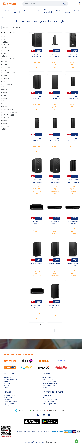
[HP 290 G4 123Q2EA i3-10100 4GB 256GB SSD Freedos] (73, 40)
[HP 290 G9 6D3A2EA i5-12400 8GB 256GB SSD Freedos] (55, 81)
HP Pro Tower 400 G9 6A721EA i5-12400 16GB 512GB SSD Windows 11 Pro (36, 306)
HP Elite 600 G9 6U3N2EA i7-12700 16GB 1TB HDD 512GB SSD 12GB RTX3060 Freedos (73, 181)
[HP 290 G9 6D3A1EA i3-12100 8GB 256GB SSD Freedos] (36, 81)
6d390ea (4, 123)
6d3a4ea (4, 95)
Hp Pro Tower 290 (7, 109)
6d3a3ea (4, 101)
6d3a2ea (4, 56)
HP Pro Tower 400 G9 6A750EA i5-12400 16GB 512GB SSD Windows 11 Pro (54, 306)
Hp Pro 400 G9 (6, 67)
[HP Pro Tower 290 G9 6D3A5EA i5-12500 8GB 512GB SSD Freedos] (73, 249)
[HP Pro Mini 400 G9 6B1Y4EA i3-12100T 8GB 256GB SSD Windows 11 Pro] (55, 207)
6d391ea (4, 121)
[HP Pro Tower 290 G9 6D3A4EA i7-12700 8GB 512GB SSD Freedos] (55, 249)
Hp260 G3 (4, 39)
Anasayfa (5, 17)
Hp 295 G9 (5, 118)
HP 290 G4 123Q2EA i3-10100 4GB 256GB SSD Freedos (73, 55)
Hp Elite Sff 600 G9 (8, 73)
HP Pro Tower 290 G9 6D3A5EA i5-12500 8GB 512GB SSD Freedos (73, 264)
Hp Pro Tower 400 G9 (9, 112)
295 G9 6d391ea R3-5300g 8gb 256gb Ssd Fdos (37, 55)
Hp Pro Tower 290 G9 (8, 115)
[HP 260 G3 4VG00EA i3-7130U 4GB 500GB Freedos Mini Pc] (55, 40)
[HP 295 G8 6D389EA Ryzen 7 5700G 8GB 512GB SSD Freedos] (36, 165)
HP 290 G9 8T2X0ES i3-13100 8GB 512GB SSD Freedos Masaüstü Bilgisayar (37, 139)
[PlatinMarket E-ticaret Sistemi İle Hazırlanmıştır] (57, 432)
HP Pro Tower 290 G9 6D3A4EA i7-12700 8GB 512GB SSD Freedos (54, 264)
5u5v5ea (4, 76)
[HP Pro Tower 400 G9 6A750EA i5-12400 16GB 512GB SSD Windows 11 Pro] (55, 291)
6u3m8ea (4, 92)
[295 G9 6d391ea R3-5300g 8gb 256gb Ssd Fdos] (36, 40)
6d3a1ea (4, 53)
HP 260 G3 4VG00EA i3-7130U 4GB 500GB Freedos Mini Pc (55, 55)
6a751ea (4, 107)
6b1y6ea (4, 64)
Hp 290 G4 (5, 45)
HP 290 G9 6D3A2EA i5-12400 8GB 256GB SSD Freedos (55, 97)
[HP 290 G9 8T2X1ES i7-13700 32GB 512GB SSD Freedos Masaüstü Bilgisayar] (55, 123)
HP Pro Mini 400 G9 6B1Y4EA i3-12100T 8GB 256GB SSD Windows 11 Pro (55, 223)
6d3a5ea (4, 90)
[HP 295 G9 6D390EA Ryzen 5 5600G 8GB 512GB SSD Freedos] (55, 165)
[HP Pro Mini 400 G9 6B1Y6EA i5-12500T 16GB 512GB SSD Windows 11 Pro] (73, 207)
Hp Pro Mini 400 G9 (8, 59)
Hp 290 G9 (5, 50)
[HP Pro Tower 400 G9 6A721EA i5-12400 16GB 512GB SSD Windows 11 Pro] (36, 291)
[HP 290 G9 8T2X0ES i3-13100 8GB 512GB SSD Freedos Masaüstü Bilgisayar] (36, 123)
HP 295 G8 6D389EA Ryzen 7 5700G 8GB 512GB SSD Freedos (36, 181)
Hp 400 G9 (5, 78)
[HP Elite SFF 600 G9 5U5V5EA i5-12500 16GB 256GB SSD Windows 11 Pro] (36, 207)
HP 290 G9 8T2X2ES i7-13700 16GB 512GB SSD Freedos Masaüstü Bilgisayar (73, 139)
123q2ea (4, 48)
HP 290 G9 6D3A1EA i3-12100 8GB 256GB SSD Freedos (37, 97)
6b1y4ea (4, 62)
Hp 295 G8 (5, 126)
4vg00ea (4, 42)
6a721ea (4, 70)
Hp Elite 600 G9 (7, 84)
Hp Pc (3, 36)
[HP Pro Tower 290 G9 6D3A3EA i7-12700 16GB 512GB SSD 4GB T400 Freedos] (36, 249)
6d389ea (4, 129)
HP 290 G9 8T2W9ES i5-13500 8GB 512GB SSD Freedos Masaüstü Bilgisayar (73, 97)
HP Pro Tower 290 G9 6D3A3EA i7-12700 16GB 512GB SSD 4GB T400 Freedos (36, 264)
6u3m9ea (4, 98)
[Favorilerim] (75, 3)
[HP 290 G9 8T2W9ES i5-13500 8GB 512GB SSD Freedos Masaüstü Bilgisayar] (73, 81)
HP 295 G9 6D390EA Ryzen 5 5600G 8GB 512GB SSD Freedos (54, 181)
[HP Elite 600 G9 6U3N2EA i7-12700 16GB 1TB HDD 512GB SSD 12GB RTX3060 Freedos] (73, 165)
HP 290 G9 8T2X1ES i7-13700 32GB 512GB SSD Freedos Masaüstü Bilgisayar (54, 139)
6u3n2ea (4, 87)
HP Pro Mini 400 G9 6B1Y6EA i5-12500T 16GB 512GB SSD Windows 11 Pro (73, 223)
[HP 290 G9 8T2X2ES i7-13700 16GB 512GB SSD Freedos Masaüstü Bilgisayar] (73, 123)
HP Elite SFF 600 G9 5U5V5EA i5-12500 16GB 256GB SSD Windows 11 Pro (37, 223)
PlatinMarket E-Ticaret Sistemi (35, 442)
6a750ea (4, 104)
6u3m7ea (4, 81)
